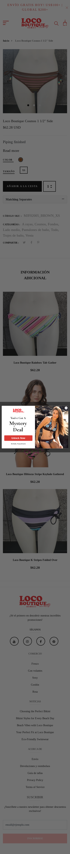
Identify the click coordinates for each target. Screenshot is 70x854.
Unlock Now (18, 438)
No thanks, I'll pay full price (18, 443)
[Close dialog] (66, 407)
